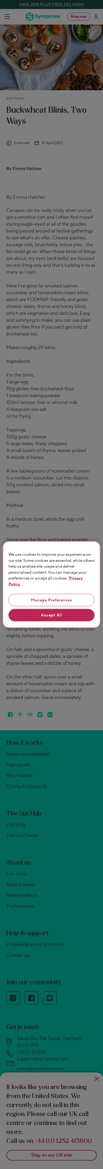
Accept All (51, 615)
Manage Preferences (51, 600)
